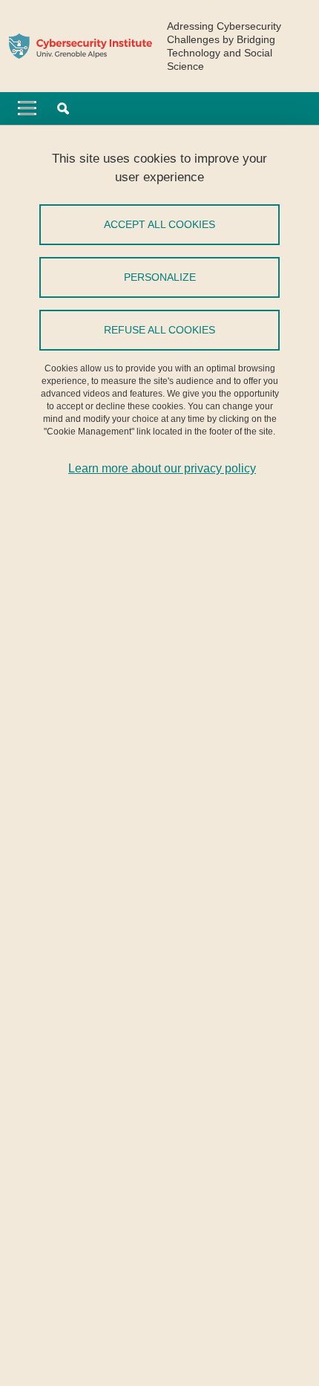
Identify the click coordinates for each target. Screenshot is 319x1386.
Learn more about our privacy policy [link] (162, 468)
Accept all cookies (159, 224)
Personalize (160, 277)
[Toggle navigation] (27, 108)
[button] (63, 108)
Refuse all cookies (159, 330)
